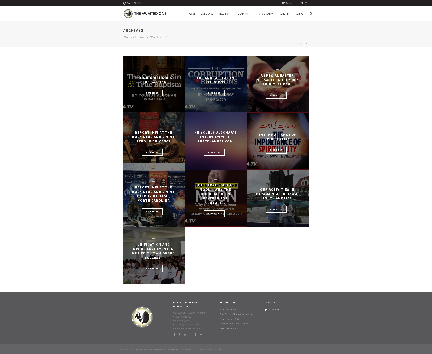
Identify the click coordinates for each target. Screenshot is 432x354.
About (192, 13)
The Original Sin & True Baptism (153, 79)
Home (303, 44)
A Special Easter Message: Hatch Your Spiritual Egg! (277, 79)
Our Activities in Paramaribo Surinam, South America (277, 193)
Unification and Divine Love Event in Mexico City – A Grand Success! (153, 251)
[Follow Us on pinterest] (190, 334)
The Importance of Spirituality (277, 136)
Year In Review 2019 (229, 328)
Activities (284, 13)
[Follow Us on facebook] (174, 334)
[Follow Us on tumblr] (195, 334)
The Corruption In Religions (215, 79)
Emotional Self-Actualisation (234, 323)
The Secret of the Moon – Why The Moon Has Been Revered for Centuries (215, 194)
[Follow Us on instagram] (185, 334)
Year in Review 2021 (229, 309)
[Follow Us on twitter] (200, 334)
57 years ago (274, 309)
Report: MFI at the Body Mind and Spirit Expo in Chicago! (153, 136)
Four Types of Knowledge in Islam (237, 314)
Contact (299, 13)
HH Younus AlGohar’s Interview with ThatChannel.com (215, 136)
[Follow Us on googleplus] (180, 334)
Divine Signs (207, 13)
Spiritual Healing (265, 13)
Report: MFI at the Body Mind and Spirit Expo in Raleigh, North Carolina (153, 194)
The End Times (243, 13)
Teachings (224, 13)
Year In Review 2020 (229, 318)
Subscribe (290, 3)
